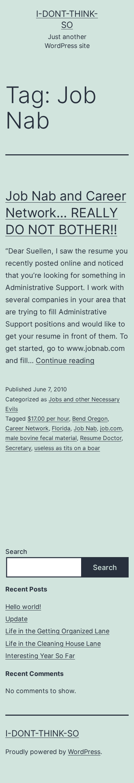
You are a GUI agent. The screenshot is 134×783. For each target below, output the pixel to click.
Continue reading (65, 360)
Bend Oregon (90, 418)
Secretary (18, 447)
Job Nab (85, 428)
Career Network (27, 428)
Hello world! (23, 606)
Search (16, 551)
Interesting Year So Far (40, 655)
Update (16, 619)
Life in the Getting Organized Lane (57, 631)
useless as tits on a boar (67, 447)
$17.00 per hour (48, 418)
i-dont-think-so (42, 733)
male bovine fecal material (41, 437)
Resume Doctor (100, 437)
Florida (61, 428)
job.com (111, 428)
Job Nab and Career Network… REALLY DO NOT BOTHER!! (65, 212)
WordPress (84, 751)
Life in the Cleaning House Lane (53, 643)
